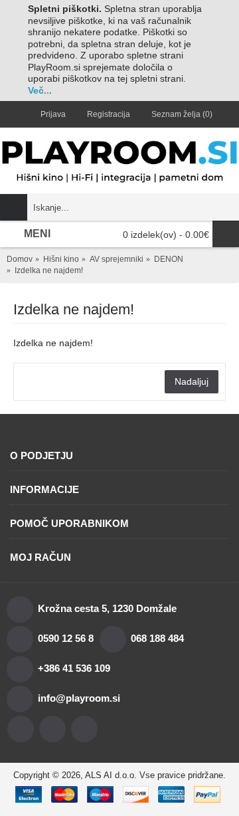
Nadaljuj (191, 381)
